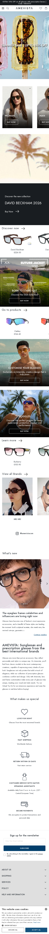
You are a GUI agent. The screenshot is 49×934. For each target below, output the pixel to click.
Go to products (11, 310)
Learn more (9, 440)
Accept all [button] (36, 930)
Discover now (10, 228)
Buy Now (11, 122)
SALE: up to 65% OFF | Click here (24, 3)
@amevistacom (26, 533)
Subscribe (24, 848)
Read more (36, 922)
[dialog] (24, 920)
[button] (22, 76)
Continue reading (40, 634)
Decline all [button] (12, 930)
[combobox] (46, 909)
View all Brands (12, 474)
